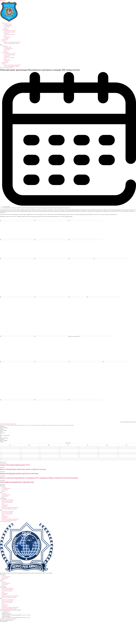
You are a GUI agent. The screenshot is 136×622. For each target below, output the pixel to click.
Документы (6, 33)
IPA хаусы (6, 38)
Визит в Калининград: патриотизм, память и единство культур (23, 469)
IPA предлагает (7, 37)
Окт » (4, 461)
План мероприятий (8, 25)
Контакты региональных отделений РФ (12, 42)
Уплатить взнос (5, 39)
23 (40, 456)
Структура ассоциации (9, 34)
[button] (68, 44)
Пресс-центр (5, 23)
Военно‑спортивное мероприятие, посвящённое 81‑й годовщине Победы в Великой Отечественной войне (39, 478)
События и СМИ (7, 24)
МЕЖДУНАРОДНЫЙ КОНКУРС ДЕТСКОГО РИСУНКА (19, 474)
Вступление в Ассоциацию (10, 30)
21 (1, 456)
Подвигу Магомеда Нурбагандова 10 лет (15, 465)
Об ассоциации (5, 29)
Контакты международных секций (11, 43)
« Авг (1, 461)
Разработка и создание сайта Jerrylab (8, 618)
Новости (4, 487)
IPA (2, 0)
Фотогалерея (7, 26)
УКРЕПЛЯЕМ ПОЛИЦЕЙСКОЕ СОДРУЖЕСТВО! (17, 482)
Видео (5, 28)
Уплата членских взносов (9, 31)
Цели (5, 35)
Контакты (4, 40)
